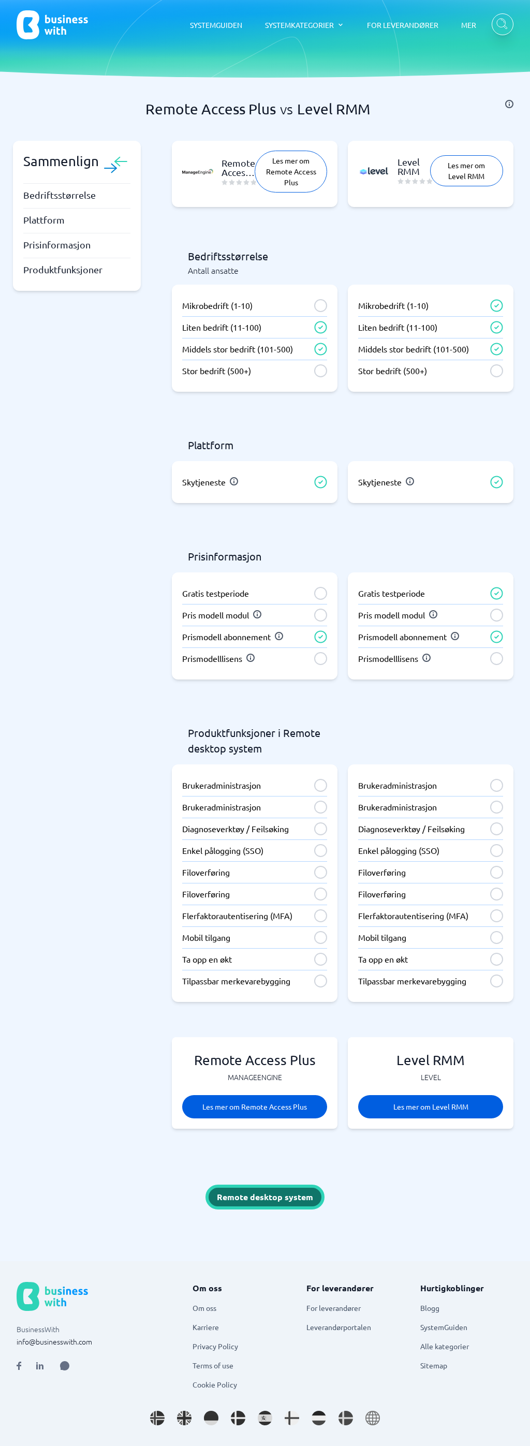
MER (468, 24)
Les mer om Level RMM (466, 170)
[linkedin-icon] (40, 1366)
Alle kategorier (444, 1346)
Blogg (429, 1307)
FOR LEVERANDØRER (402, 24)
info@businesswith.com (54, 1341)
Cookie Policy (215, 1384)
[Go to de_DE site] (211, 1418)
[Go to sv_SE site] (345, 1418)
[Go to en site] (372, 1418)
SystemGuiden (443, 1327)
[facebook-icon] (19, 1366)
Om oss (204, 1307)
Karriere (206, 1327)
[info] (509, 104)
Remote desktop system (265, 1196)
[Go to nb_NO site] (157, 1418)
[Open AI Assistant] (64, 1366)
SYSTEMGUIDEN (216, 24)
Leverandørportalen (338, 1327)
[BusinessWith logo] (52, 24)
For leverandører (333, 1307)
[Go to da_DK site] (238, 1418)
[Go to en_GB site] (184, 1418)
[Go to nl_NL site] (319, 1418)
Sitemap (433, 1365)
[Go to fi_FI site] (292, 1418)
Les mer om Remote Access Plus (291, 171)
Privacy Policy (215, 1346)
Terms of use (213, 1365)
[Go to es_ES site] (265, 1418)
